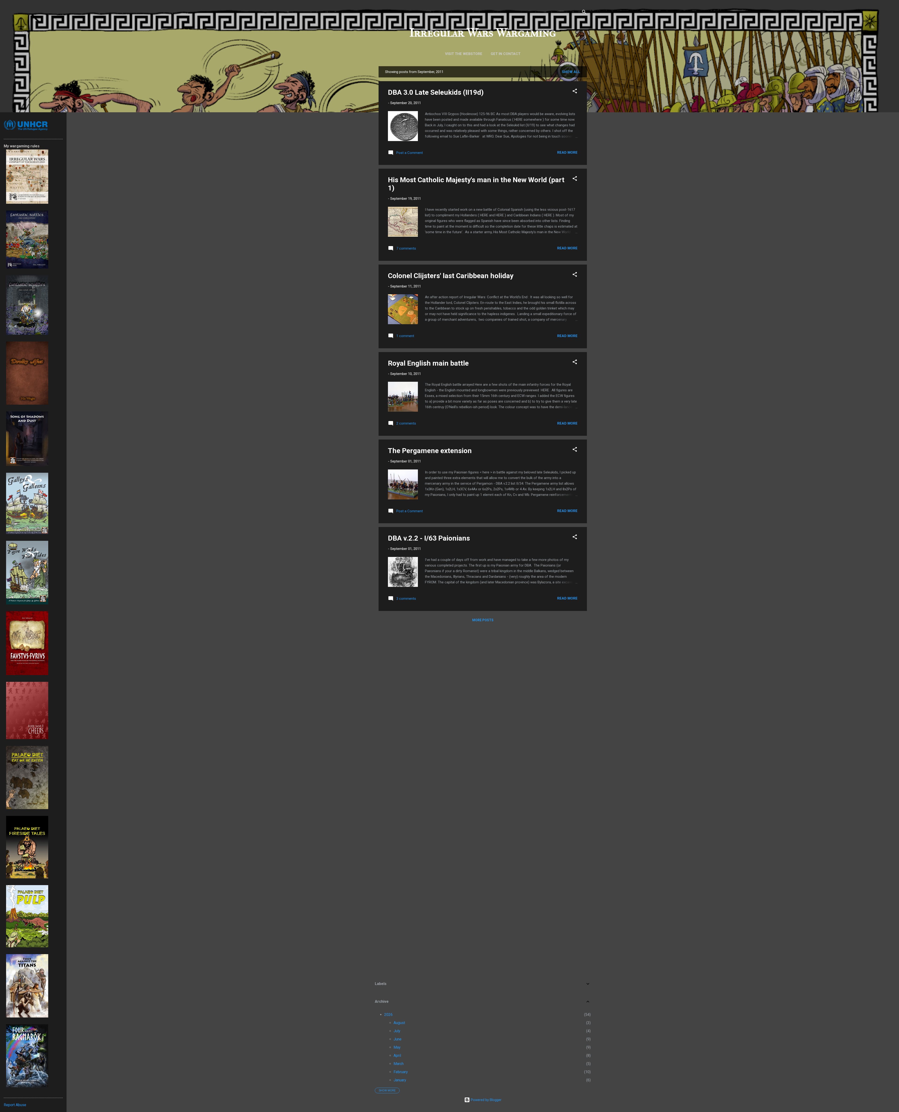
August (399, 1023)
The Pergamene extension (430, 451)
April (397, 1055)
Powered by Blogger (485, 1100)
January (400, 1080)
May (397, 1047)
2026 (388, 1014)
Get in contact (505, 54)
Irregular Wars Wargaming (482, 33)
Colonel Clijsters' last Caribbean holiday (450, 276)
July (397, 1031)
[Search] (584, 13)
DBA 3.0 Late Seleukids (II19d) (436, 92)
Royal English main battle (428, 363)
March (399, 1063)
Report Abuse (15, 1105)
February (401, 1072)
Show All (571, 72)
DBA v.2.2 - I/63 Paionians (429, 538)
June (398, 1039)
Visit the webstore (463, 54)
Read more (567, 152)
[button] (575, 91)
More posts (483, 620)
